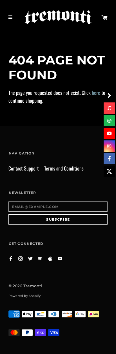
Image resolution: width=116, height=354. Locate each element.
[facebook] (109, 158)
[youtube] (109, 133)
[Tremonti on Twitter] (30, 258)
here (96, 92)
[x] (109, 171)
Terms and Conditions (64, 168)
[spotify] (109, 120)
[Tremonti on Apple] (50, 258)
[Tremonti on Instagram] (20, 258)
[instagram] (109, 146)
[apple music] (109, 108)
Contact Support (23, 168)
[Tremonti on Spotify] (40, 258)
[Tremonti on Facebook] (10, 258)
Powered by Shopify (24, 296)
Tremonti (32, 285)
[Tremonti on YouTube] (60, 258)
